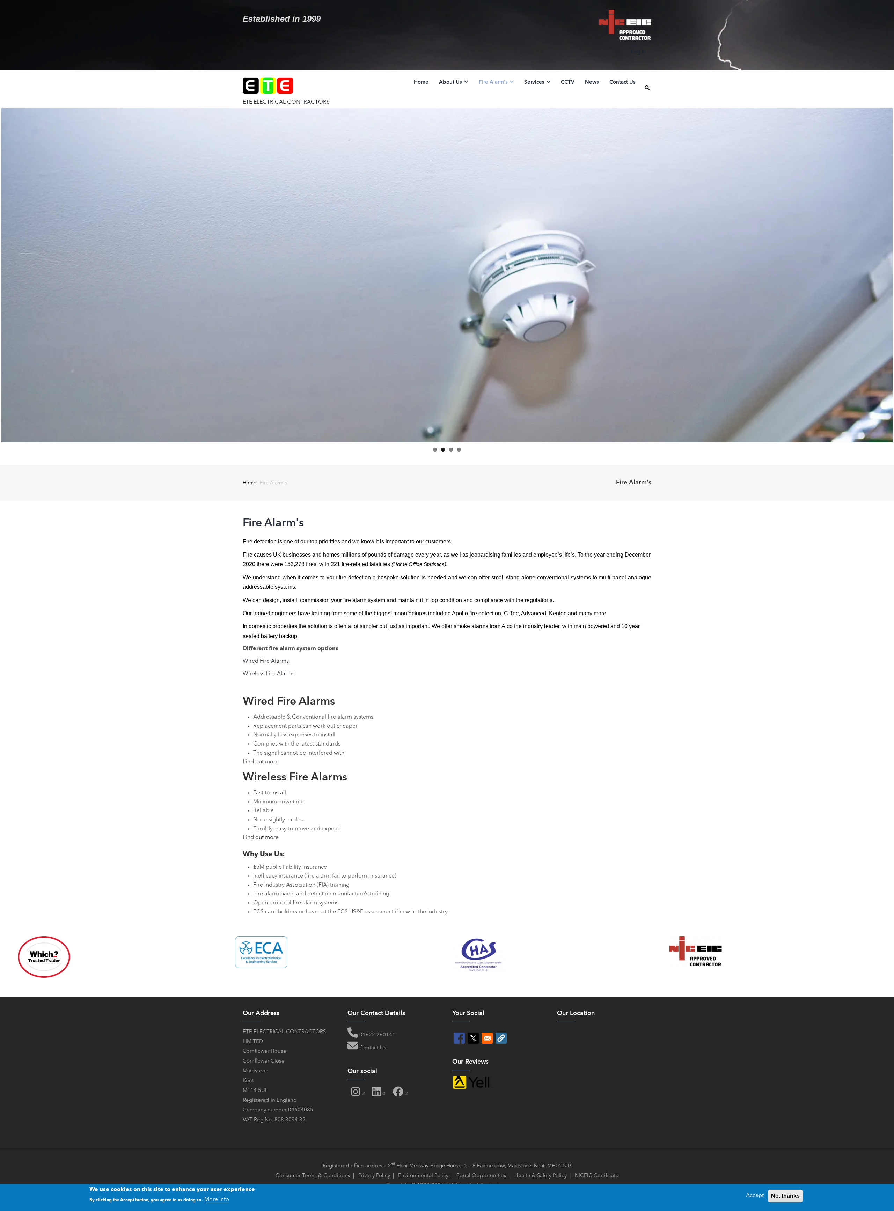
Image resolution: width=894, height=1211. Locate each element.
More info (216, 1199)
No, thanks (785, 1196)
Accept (755, 1195)
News (592, 82)
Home (421, 82)
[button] (501, 1038)
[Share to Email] (487, 1038)
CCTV (567, 82)
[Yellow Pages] (473, 1080)
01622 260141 (377, 1035)
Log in (638, 52)
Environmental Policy (423, 1176)
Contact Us (622, 82)
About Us (451, 82)
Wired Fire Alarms (266, 661)
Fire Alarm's (494, 82)
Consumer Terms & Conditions (313, 1176)
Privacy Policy (374, 1176)
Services (535, 82)
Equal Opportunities (481, 1176)
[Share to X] (473, 1038)
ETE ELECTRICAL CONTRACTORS (286, 102)
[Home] (268, 84)
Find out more (261, 762)
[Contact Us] (352, 1048)
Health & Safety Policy (540, 1176)
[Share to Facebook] (459, 1038)
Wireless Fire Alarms (269, 674)
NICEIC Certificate (597, 1176)
